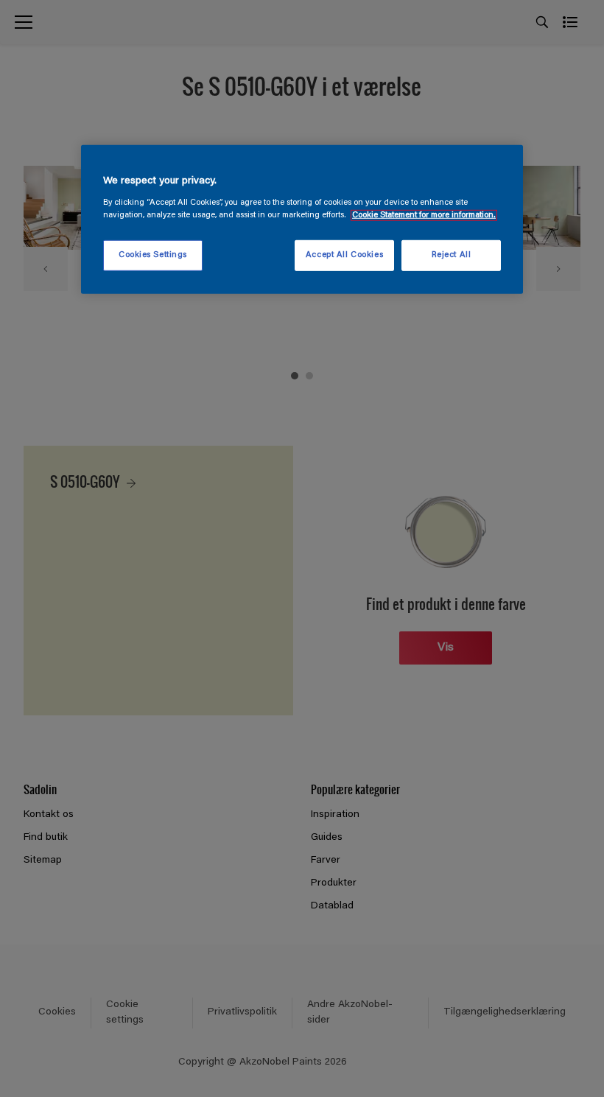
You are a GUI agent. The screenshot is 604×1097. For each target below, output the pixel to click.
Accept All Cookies (344, 255)
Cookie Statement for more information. (424, 215)
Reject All (451, 255)
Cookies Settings (153, 255)
